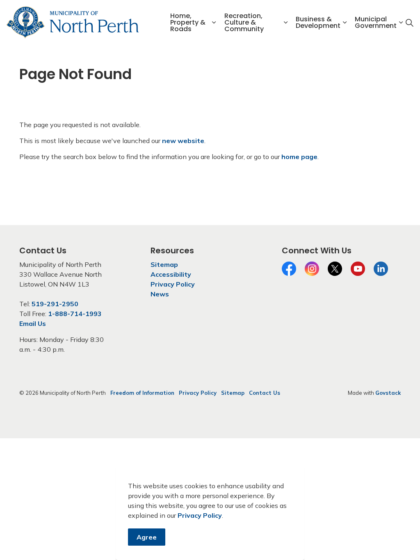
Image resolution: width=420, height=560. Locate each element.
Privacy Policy (200, 515)
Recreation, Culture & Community (244, 22)
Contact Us (264, 392)
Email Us (32, 323)
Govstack (388, 392)
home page (299, 157)
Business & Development (318, 22)
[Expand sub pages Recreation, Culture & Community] (285, 22)
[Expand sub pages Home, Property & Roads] (214, 22)
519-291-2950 (55, 304)
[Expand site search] (409, 22)
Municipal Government (376, 22)
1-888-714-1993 (75, 314)
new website (183, 141)
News (160, 294)
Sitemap (164, 264)
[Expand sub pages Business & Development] (344, 22)
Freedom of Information (142, 392)
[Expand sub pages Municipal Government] (401, 22)
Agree (147, 537)
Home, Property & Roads (187, 22)
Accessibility (171, 274)
